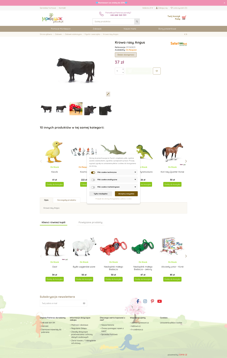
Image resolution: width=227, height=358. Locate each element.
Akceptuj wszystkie (126, 194)
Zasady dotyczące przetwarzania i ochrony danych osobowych (82, 334)
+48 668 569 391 (48, 322)
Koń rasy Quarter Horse (172, 171)
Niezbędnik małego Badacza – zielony (143, 268)
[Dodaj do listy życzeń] (157, 71)
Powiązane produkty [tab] (90, 222)
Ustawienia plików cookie (171, 322)
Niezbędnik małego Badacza (113, 268)
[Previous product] (185, 34)
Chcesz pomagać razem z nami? (112, 329)
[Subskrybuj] (84, 303)
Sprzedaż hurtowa (48, 8)
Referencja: (120, 47)
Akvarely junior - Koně (172, 266)
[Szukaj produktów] (137, 21)
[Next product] (186, 34)
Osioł (54, 266)
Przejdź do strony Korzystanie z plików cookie (113, 199)
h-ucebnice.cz (137, 329)
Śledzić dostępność (125, 55)
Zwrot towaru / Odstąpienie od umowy (83, 341)
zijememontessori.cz (140, 322)
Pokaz (84, 184)
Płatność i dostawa (79, 325)
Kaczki (54, 171)
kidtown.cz (136, 326)
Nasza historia (107, 325)
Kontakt (62, 8)
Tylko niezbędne (100, 194)
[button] (41, 161)
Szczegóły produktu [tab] (66, 200)
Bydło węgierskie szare (84, 266)
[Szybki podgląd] (56, 169)
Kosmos (84, 171)
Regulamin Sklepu (79, 328)
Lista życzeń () (180, 8)
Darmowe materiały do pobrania (51, 330)
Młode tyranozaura (142, 171)
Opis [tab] (46, 200)
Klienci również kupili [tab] (53, 222)
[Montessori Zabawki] (53, 18)
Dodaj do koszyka (55, 184)
